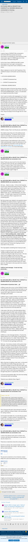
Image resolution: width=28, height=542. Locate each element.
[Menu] (1, 1)
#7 (26, 428)
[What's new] (23, 1)
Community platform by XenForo (11, 534)
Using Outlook (7, 509)
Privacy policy (18, 531)
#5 (26, 277)
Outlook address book (10, 496)
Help (23, 531)
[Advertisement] (14, 27)
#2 (26, 123)
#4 (26, 178)
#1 (26, 51)
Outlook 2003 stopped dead (11, 511)
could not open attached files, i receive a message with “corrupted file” (14, 497)
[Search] (26, 1)
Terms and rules (10, 531)
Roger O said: (5, 395)
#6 (26, 387)
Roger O (4, 12)
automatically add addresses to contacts (12, 145)
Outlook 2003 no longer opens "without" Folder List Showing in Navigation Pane (14, 505)
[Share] (25, 51)
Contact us (3, 531)
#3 (26, 155)
